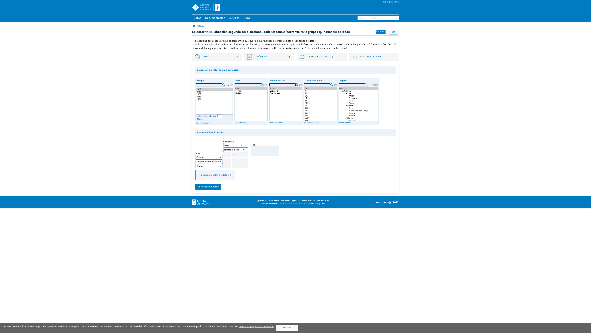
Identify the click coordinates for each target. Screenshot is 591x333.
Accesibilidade (285, 204)
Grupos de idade (313, 80)
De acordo (287, 328)
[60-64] (320, 120)
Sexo (238, 80)
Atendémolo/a (310, 204)
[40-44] (320, 110)
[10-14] (320, 96)
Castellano (395, 2)
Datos (197, 18)
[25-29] (320, 103)
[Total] (251, 88)
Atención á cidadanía (269, 204)
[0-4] (320, 91)
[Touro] (363, 103)
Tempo (200, 80)
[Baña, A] (363, 120)
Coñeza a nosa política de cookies (256, 327)
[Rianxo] (363, 113)
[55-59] (320, 118)
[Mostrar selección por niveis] (373, 84)
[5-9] (320, 93)
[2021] (214, 99)
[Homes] (251, 91)
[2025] (214, 89)
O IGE (247, 18)
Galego (385, 2)
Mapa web (321, 204)
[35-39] (320, 108)
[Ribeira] (363, 115)
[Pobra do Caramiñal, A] (363, 110)
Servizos (234, 18)
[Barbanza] (361, 106)
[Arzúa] (361, 93)
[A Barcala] (361, 118)
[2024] (214, 92)
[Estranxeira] (285, 93)
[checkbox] (198, 116)
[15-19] (320, 98)
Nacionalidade (277, 80)
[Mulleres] (251, 93)
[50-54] (320, 115)
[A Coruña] (360, 91)
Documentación (215, 18)
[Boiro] (363, 108)
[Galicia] (358, 88)
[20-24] (320, 101)
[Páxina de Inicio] (194, 25)
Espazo (343, 80)
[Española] (285, 91)
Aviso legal (297, 204)
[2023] (214, 94)
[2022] (214, 97)
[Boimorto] (363, 98)
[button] (223, 84)
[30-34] (320, 106)
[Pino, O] (363, 101)
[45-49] (320, 113)
